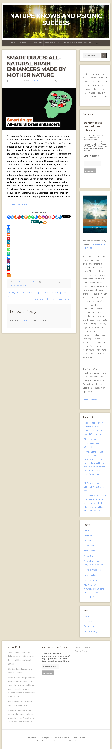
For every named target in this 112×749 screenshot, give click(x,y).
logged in (26, 320)
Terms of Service (82, 647)
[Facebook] (9, 217)
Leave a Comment (64, 81)
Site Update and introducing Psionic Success (92, 443)
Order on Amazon (90, 400)
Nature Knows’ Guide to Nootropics (77, 43)
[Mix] (26, 217)
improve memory (53, 282)
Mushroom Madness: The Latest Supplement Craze (49, 299)
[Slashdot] (41, 222)
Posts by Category (52, 43)
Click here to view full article (18, 204)
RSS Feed (72, 741)
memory (63, 282)
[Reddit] (15, 217)
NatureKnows (37, 81)
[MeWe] (22, 217)
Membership (23, 43)
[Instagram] (43, 217)
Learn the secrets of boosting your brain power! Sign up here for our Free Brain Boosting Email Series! (56, 657)
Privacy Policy (81, 651)
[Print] (39, 217)
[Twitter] (12, 217)
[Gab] (33, 217)
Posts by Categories (93, 570)
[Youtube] (53, 217)
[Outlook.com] (60, 217)
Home (13, 43)
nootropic (11, 285)
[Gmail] (50, 217)
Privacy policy (90, 575)
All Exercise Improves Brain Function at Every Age (94, 487)
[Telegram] (56, 217)
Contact (87, 541)
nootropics (20, 285)
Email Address (91, 156)
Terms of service (91, 580)
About (97, 43)
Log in (86, 616)
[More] (45, 222)
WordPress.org (90, 631)
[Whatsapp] (29, 217)
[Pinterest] (19, 217)
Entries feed (89, 621)
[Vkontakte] (36, 217)
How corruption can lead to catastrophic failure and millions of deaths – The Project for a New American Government (95, 503)
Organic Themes (60, 741)
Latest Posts (37, 43)
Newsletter (88, 556)
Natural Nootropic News (27, 282)
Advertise (88, 535)
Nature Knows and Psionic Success (56, 19)
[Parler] (46, 217)
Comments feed (91, 626)
